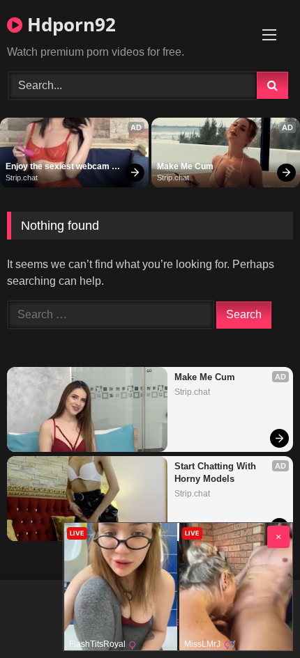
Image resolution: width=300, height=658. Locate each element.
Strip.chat (22, 177)
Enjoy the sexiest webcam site (59, 167)
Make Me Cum (185, 166)
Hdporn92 (69, 24)
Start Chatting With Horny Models (216, 472)
